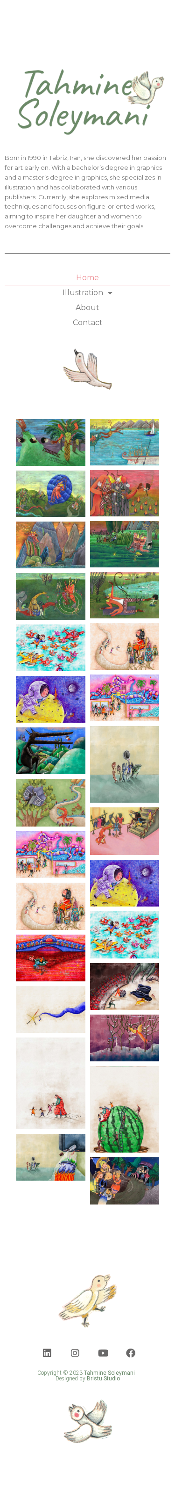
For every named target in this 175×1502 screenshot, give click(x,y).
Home (87, 277)
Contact (88, 322)
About (87, 307)
